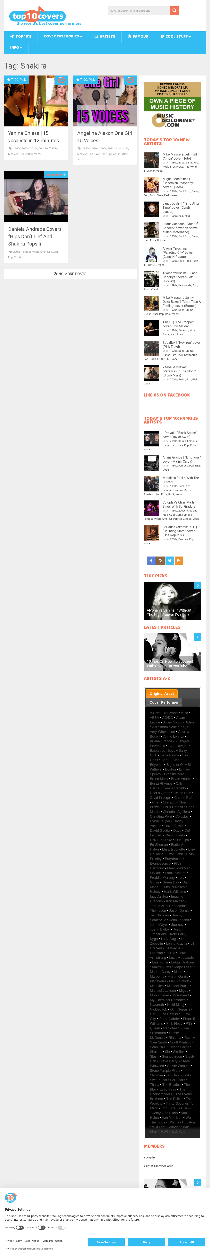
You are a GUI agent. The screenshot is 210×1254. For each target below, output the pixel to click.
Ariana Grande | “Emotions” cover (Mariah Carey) (182, 459)
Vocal (37, 153)
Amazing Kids (186, 330)
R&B (97, 153)
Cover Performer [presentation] (164, 702)
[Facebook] (151, 561)
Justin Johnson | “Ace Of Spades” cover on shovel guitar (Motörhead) (181, 228)
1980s (86, 148)
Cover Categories (61, 36)
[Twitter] (169, 561)
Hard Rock (150, 240)
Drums (189, 309)
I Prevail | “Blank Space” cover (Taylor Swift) (180, 435)
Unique (161, 240)
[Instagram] (160, 561)
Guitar (54, 251)
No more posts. (72, 274)
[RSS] (179, 561)
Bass (181, 162)
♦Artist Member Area (158, 1166)
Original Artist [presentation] (162, 694)
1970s (173, 191)
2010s (33, 148)
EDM (54, 148)
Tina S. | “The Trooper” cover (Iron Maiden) (178, 324)
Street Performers (167, 195)
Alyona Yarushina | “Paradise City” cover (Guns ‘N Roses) (178, 253)
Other (155, 313)
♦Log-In (149, 1157)
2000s (25, 148)
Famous (140, 37)
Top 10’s (23, 37)
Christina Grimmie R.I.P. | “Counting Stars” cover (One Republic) (180, 531)
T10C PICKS (26, 153)
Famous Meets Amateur (36, 251)
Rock (166, 166)
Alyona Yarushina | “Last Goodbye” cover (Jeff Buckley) (180, 277)
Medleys (13, 153)
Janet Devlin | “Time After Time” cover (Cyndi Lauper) (181, 208)
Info (14, 48)
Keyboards (184, 285)
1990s (17, 148)
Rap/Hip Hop (108, 153)
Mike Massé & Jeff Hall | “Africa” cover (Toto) (181, 156)
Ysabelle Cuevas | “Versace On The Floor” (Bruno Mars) (179, 371)
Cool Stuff (176, 37)
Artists (107, 37)
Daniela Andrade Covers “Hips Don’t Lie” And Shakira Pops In (35, 236)
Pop (91, 153)
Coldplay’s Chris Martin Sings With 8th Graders (179, 504)
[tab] (162, 693)
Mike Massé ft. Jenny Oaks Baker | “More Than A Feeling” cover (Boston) (182, 302)
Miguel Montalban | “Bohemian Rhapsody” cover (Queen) (178, 183)
